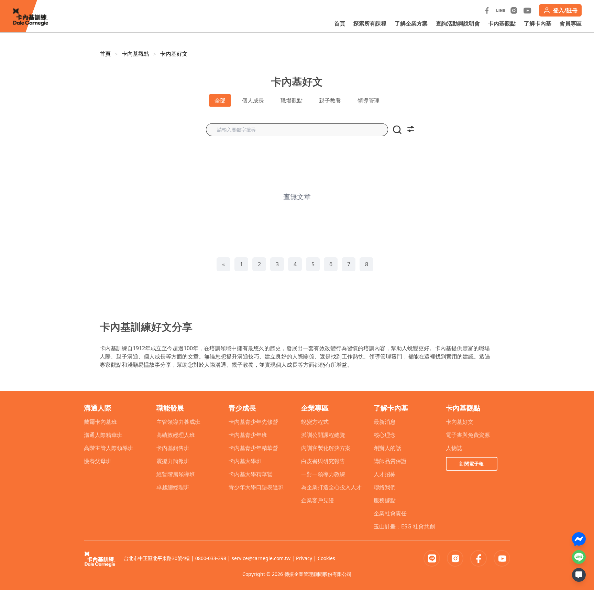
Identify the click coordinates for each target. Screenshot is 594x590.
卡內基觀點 (502, 23)
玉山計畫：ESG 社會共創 (404, 526)
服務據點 (385, 500)
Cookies (326, 558)
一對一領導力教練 (323, 474)
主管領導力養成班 (178, 422)
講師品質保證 (390, 461)
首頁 (339, 23)
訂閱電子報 (472, 463)
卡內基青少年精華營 (253, 448)
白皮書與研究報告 (323, 461)
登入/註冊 (565, 10)
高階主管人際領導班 (108, 448)
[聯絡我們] (579, 575)
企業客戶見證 (317, 500)
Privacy (304, 558)
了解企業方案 (411, 23)
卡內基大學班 (245, 461)
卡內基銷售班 (172, 448)
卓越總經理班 (172, 487)
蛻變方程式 (315, 422)
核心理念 (385, 435)
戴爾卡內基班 (100, 422)
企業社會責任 (390, 513)
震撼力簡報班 (172, 461)
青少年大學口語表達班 (256, 487)
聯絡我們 (385, 487)
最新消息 (385, 422)
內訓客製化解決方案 (326, 448)
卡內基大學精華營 (251, 474)
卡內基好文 (174, 53)
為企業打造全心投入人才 (331, 487)
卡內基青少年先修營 (253, 422)
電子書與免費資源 (468, 435)
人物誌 (454, 448)
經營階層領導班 (175, 474)
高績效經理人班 (175, 435)
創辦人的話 (387, 448)
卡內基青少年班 (248, 435)
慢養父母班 (97, 461)
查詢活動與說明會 (458, 23)
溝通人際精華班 (103, 435)
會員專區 (571, 23)
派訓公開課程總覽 (323, 435)
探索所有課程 (369, 23)
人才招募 (385, 474)
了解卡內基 (537, 23)
